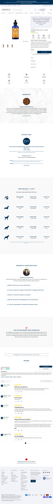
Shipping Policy (23, 485)
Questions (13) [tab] (8, 381)
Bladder (2, 475)
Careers (19, 5)
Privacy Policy (23, 486)
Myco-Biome (33, 28)
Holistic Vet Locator (24, 489)
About (12, 473)
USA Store (14, 5)
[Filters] (44, 381)
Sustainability (13, 475)
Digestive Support (4, 476)
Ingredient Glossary (14, 476)
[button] (33, 33)
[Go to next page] (29, 443)
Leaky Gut (3, 481)
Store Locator (10, 5)
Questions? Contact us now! (47, 5)
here (25, 336)
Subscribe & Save (24, 476)
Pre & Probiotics (4, 482)
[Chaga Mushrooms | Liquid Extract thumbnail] (3, 46)
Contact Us (23, 488)
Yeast (2, 484)
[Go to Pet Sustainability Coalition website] (47, 479)
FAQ (2, 5)
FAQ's (22, 473)
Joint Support (3, 479)
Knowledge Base (24, 472)
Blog (12, 472)
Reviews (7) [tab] (3, 381)
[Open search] (41, 381)
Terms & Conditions (24, 481)
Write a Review (46, 366)
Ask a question (46, 368)
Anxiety (2, 473)
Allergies (3, 472)
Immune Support (4, 478)
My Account (23, 475)
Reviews (5, 5)
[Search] (35, 10)
